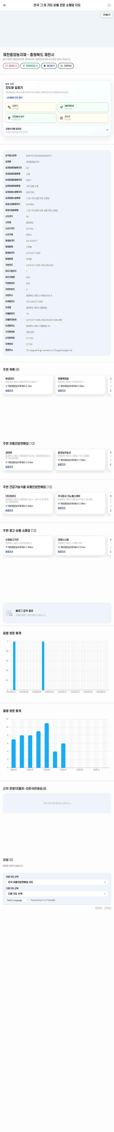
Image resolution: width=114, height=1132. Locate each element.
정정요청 (98, 908)
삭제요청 (107, 908)
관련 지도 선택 (12, 877)
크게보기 (106, 14)
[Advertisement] (57, 420)
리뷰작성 (67, 65)
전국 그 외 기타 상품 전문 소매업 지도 (57, 5)
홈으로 (5, 5)
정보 (109, 5)
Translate (51, 900)
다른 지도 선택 (12, 888)
